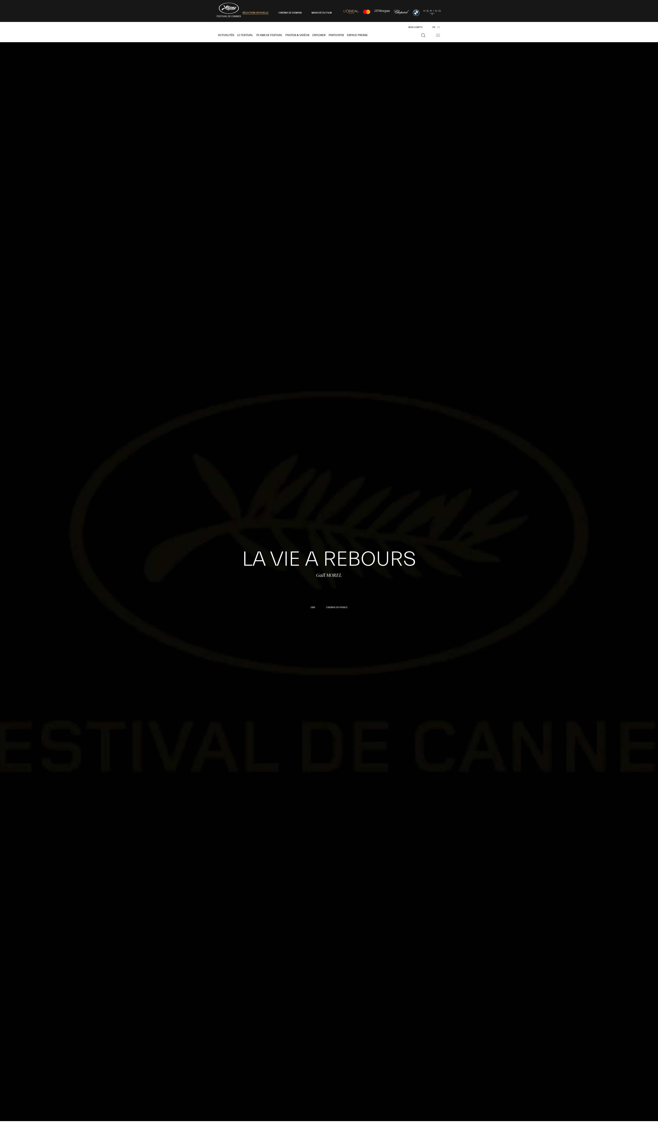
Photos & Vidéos (297, 35)
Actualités (226, 35)
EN (438, 27)
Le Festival (245, 35)
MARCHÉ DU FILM (322, 12)
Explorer (319, 35)
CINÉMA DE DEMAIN (290, 12)
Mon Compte (415, 27)
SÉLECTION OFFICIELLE (255, 12)
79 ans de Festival (269, 35)
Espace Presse (357, 35)
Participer (336, 35)
